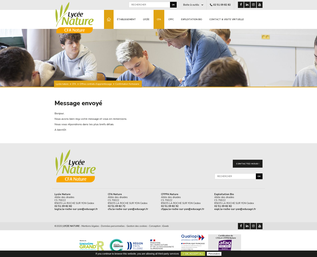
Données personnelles (113, 226)
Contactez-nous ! (247, 163)
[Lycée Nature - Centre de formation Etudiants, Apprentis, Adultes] (109, 19)
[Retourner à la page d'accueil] (77, 33)
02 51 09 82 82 (222, 4)
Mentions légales (90, 226)
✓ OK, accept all (192, 254)
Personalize (214, 254)
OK (173, 5)
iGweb (165, 226)
